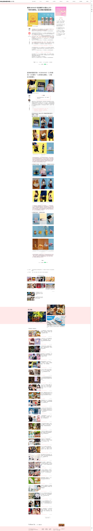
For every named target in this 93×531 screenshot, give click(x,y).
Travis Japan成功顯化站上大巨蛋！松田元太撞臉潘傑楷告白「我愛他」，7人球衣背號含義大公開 (46, 502)
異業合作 (50, 529)
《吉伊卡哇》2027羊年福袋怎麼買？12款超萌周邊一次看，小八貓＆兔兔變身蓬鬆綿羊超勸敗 (46, 339)
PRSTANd (29, 36)
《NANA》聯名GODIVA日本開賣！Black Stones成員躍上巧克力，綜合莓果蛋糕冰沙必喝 (46, 370)
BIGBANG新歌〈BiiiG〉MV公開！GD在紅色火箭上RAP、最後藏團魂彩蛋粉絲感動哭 (60, 25)
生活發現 (54, 1)
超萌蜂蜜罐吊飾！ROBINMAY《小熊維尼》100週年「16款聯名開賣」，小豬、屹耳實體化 (46, 362)
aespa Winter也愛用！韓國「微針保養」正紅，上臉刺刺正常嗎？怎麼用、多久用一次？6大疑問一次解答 (46, 386)
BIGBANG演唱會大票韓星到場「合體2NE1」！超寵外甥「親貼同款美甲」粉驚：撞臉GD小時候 (46, 447)
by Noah (42, 341)
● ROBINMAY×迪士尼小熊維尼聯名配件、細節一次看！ (41, 108)
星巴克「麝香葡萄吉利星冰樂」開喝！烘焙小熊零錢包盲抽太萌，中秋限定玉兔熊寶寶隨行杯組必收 (46, 393)
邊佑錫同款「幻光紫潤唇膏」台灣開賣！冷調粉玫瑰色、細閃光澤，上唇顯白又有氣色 (46, 355)
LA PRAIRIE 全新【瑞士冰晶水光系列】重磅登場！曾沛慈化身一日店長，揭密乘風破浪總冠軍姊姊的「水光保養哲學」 (46, 410)
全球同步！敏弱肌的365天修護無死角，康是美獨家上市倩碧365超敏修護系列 (46, 486)
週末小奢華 (33, 1)
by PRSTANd (42, 380)
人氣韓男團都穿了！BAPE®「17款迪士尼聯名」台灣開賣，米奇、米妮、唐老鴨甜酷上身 (46, 417)
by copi (42, 473)
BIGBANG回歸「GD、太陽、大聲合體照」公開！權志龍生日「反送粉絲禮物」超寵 (60, 28)
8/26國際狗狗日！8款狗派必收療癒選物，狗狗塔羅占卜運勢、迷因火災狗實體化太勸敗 (46, 331)
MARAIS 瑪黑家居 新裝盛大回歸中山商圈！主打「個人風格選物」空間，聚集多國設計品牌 (46, 494)
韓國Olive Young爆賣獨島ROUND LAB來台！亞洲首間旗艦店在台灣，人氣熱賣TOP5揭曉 (60, 31)
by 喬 (41, 349)
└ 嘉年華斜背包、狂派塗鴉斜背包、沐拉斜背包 (40, 109)
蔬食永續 (74, 1)
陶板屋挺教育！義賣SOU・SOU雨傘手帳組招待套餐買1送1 (46, 478)
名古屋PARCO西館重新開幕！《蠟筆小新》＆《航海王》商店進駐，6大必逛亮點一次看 (46, 440)
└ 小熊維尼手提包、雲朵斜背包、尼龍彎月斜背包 (40, 110)
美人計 (41, 1)
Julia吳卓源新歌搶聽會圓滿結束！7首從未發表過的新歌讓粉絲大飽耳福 (46, 378)
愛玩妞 (67, 1)
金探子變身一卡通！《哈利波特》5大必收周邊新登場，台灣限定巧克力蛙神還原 (60, 34)
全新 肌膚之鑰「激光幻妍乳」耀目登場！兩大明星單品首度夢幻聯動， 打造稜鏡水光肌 (46, 455)
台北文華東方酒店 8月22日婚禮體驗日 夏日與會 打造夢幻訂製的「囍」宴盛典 (39, 298)
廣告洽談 (43, 529)
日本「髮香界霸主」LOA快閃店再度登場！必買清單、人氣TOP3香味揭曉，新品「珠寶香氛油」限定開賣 (46, 510)
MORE (65, 316)
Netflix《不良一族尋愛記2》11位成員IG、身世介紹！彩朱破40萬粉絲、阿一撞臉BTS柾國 (60, 22)
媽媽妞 (87, 1)
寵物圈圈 (81, 1)
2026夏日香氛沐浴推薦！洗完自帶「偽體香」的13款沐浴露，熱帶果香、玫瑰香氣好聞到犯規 (46, 424)
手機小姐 (61, 1)
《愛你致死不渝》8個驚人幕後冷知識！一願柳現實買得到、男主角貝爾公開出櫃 (46, 347)
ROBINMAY (44, 141)
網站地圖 (46, 529)
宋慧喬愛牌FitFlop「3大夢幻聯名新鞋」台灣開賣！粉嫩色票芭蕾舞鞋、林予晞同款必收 (46, 401)
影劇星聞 (47, 1)
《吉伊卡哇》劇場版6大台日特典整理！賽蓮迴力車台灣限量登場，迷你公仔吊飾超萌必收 (46, 432)
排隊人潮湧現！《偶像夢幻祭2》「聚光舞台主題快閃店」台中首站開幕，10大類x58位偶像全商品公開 (46, 464)
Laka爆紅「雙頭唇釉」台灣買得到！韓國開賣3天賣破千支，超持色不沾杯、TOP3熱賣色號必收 (46, 471)
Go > (58, 12)
